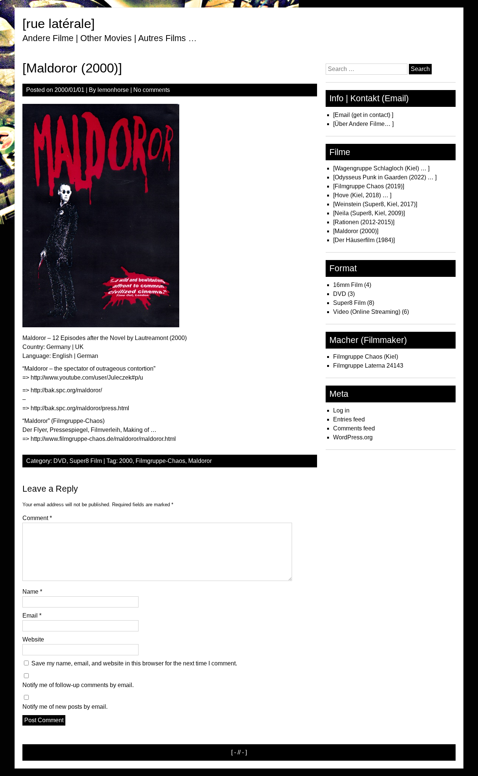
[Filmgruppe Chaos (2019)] (368, 186)
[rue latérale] (58, 23)
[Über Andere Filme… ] (363, 124)
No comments (151, 90)
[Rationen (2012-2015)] (363, 222)
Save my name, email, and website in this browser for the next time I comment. (134, 663)
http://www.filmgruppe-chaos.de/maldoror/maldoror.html (103, 439)
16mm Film (348, 285)
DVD (59, 461)
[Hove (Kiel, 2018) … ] (362, 195)
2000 (126, 461)
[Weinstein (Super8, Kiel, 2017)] (375, 204)
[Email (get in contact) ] (363, 115)
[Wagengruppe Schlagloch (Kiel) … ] (381, 168)
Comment (37, 518)
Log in (341, 410)
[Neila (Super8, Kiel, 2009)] (369, 213)
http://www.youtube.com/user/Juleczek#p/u (87, 377)
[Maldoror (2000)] (355, 231)
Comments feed (354, 428)
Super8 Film (85, 461)
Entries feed (349, 419)
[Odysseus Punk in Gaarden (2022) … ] (385, 177)
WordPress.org (353, 437)
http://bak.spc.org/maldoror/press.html (80, 408)
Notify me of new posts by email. (65, 707)
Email (31, 615)
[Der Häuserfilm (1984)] (364, 240)
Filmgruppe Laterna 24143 (368, 365)
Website (33, 639)
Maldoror (200, 461)
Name (32, 591)
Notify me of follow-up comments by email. (78, 685)
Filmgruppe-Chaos (160, 461)
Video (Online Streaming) (366, 312)
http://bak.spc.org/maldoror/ (66, 390)
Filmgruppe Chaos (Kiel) (365, 356)
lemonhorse (113, 90)
